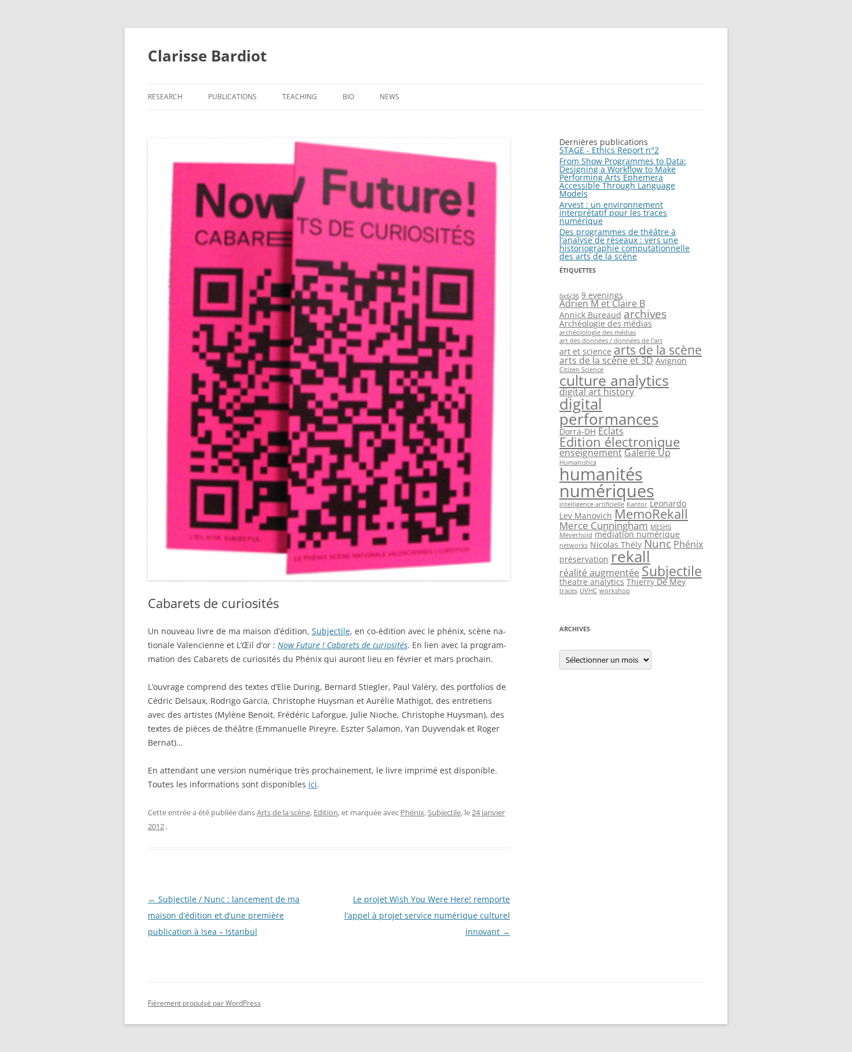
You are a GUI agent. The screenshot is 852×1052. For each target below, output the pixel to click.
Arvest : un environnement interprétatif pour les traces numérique (613, 212)
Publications (232, 97)
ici (312, 784)
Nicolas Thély (616, 544)
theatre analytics (591, 581)
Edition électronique (619, 441)
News (389, 97)
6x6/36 (569, 296)
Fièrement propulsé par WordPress (204, 1003)
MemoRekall (651, 513)
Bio (348, 97)
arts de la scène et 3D (606, 360)
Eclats (611, 431)
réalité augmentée (599, 572)
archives (645, 313)
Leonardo (668, 503)
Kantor (637, 504)
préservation (584, 559)
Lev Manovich (585, 515)
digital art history (596, 391)
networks (573, 545)
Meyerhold (575, 535)
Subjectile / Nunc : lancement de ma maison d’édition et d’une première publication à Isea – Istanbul (224, 915)
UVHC (588, 591)
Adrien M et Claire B (602, 303)
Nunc (657, 543)
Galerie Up (647, 452)
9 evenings (602, 295)
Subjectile (331, 631)
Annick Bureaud (590, 314)
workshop (614, 591)
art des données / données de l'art (610, 341)
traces (568, 591)
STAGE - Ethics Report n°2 (609, 150)
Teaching (299, 97)
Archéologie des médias (605, 323)
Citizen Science (581, 370)
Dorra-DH (577, 431)
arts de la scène (658, 350)
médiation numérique (637, 534)
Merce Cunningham (603, 525)
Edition (326, 812)
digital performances (608, 411)
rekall (630, 556)
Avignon (671, 360)
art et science (585, 351)
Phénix (412, 812)
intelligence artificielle (591, 504)
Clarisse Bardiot (207, 55)
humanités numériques (606, 482)
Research (165, 97)
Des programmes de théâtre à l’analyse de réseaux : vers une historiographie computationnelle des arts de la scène (624, 244)
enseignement (590, 452)
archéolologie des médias (597, 332)
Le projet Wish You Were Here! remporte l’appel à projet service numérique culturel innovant (427, 915)
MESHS (660, 527)
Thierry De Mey (656, 581)
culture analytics (614, 380)
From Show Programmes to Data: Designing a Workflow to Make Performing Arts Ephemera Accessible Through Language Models (622, 177)
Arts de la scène (283, 812)
